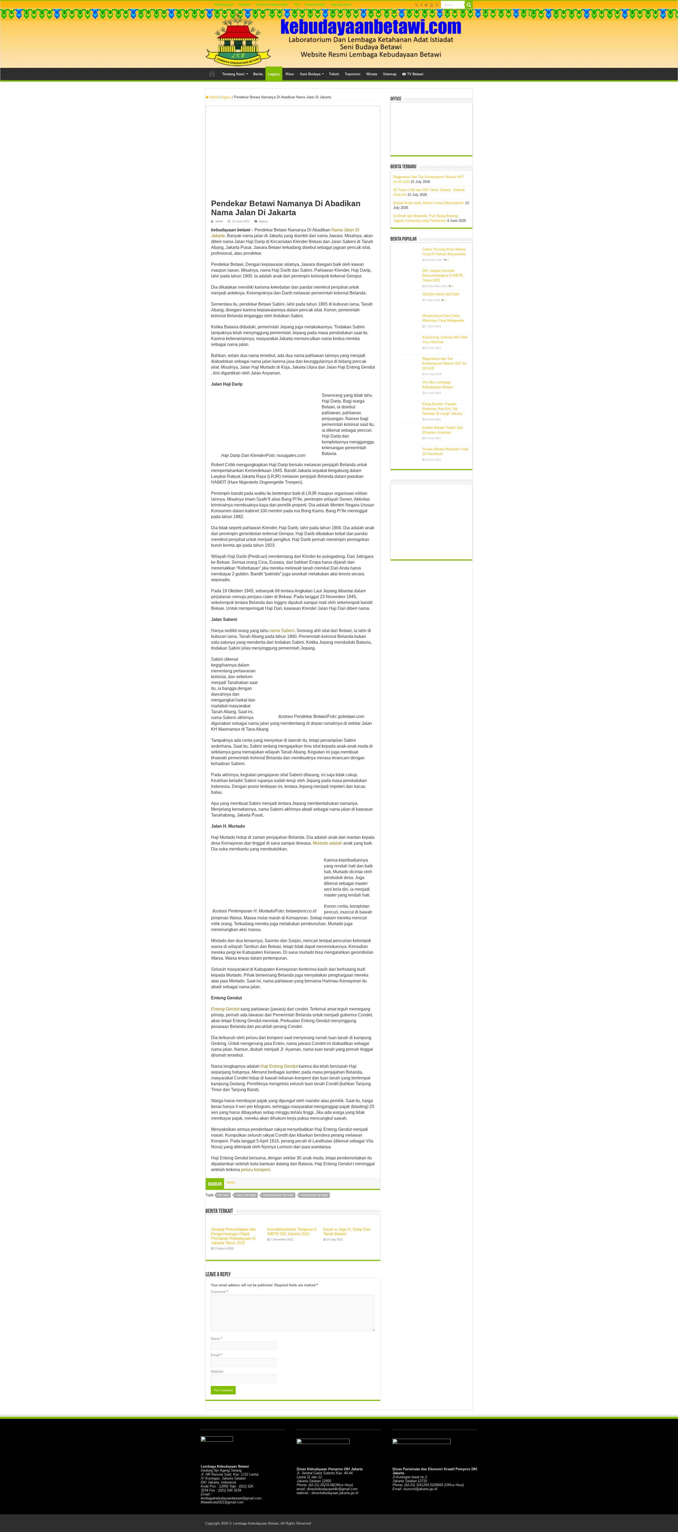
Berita (258, 74)
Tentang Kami (233, 74)
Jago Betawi (246, 1195)
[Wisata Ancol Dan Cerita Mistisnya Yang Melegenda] (406, 323)
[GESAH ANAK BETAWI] (406, 301)
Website (217, 1372)
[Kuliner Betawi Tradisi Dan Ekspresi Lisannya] (406, 434)
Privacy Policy (315, 5)
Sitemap (389, 74)
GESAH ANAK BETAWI (440, 294)
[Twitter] (426, 5)
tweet (231, 1182)
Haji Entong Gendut (279, 1066)
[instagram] (437, 5)
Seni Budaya (310, 74)
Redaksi (245, 5)
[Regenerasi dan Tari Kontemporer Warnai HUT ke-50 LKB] (406, 365)
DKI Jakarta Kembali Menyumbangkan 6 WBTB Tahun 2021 (442, 275)
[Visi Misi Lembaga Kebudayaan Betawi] (406, 389)
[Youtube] (432, 5)
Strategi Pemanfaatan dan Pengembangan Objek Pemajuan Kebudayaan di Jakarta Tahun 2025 (233, 1236)
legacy (226, 97)
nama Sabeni (282, 630)
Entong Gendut (225, 1009)
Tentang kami (223, 5)
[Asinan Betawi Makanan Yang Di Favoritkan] (406, 456)
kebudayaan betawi (278, 1195)
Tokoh (334, 74)
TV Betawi (415, 74)
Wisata (371, 74)
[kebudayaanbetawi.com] (339, 38)
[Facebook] (421, 5)
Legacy (274, 74)
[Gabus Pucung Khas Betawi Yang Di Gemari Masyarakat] (406, 256)
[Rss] (417, 5)
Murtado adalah (327, 843)
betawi (223, 1195)
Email (216, 1355)
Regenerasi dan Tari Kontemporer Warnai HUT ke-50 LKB (444, 363)
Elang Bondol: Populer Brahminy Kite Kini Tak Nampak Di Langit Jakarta (442, 409)
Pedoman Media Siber (272, 5)
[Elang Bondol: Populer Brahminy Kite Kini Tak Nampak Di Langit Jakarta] (406, 411)
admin (219, 221)
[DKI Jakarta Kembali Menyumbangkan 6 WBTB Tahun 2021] (406, 277)
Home (212, 73)
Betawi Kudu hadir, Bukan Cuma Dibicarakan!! (428, 203)
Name (216, 1339)
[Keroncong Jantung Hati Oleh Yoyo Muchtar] (406, 344)
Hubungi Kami (341, 5)
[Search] (469, 5)
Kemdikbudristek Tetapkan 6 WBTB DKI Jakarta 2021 (291, 1231)
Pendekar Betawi (314, 1195)
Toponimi (352, 74)
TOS (296, 5)
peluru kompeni (255, 1169)
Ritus (290, 74)
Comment (219, 1292)
